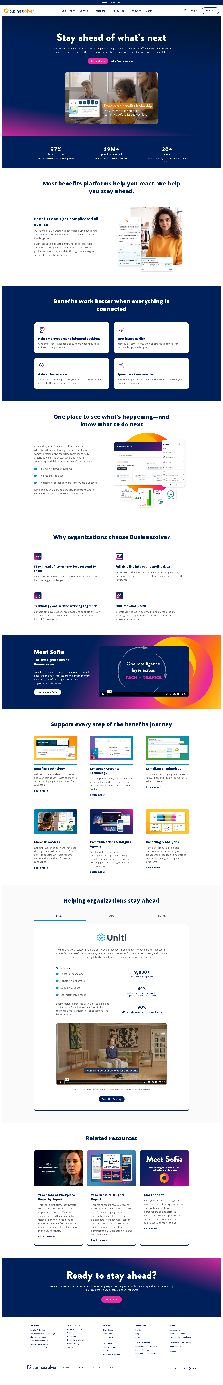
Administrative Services (39, 1337)
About (135, 10)
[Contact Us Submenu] (217, 11)
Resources (118, 10)
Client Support (108, 1330)
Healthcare (71, 1336)
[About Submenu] (140, 10)
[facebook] (179, 1368)
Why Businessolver (177, 1333)
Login (194, 10)
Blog (137, 1333)
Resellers (106, 1351)
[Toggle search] (185, 10)
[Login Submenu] (199, 10)
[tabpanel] (111, 1017)
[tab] (60, 916)
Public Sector (72, 1333)
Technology (71, 1347)
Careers (150, 10)
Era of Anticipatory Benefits (111, 2)
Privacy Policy (109, 1368)
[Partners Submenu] (107, 10)
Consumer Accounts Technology (42, 1333)
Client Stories (108, 1333)
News (137, 1337)
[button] (62, 2)
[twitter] (184, 1368)
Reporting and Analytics (39, 1344)
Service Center (108, 1337)
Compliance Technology (39, 1341)
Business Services (74, 1329)
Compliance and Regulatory (146, 1353)
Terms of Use (98, 1368)
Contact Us (209, 10)
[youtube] (194, 1368)
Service (84, 10)
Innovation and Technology (146, 1346)
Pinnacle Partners (110, 1347)
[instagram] (189, 1368)
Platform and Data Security (180, 1342)
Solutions (67, 10)
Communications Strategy (40, 1348)
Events (138, 1330)
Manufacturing (73, 1343)
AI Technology (175, 1346)
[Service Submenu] (90, 10)
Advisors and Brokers (111, 1354)
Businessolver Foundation (180, 1337)
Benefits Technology (38, 1330)
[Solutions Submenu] (74, 10)
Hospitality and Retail (75, 1340)
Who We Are (175, 1330)
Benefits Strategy (142, 1350)
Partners (100, 10)
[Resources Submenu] (126, 10)
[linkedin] (175, 1368)
